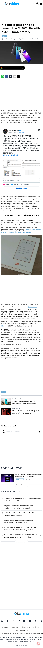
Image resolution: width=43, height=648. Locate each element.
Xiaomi (3, 326)
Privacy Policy (25, 627)
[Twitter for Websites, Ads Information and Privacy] (38, 180)
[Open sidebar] (2, 3)
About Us (5, 627)
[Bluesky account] (30, 621)
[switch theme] (37, 3)
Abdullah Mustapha (11, 39)
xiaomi (4, 36)
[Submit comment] (39, 431)
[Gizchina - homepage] (11, 4)
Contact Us (14, 627)
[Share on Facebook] (6, 76)
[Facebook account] (7, 621)
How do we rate (38, 633)
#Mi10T (14, 155)
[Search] (34, 3)
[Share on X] (10, 76)
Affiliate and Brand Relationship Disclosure (16, 633)
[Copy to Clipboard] (18, 76)
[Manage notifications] (38, 643)
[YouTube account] (24, 621)
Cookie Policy (37, 627)
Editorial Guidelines (22, 630)
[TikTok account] (19, 621)
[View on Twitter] (39, 131)
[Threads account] (35, 621)
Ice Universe (32, 307)
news (3, 392)
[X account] (2, 621)
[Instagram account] (13, 621)
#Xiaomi (6, 155)
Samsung (20, 480)
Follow (21, 132)
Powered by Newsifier (21, 645)
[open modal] (41, 3)
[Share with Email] (14, 76)
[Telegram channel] (41, 621)
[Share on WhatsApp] (2, 76)
